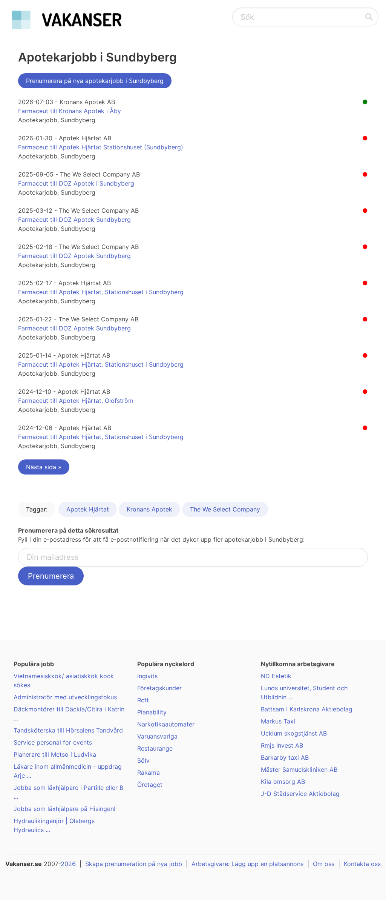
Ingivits (147, 676)
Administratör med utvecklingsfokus (65, 697)
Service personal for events (53, 742)
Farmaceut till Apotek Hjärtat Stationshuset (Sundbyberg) (100, 147)
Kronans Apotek (149, 509)
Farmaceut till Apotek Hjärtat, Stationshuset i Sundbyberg (101, 292)
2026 (68, 864)
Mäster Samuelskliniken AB (299, 769)
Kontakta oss (362, 864)
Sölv (143, 760)
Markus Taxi (278, 721)
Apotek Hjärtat (87, 509)
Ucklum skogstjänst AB (294, 733)
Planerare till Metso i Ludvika (55, 754)
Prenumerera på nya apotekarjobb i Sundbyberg (95, 80)
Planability (152, 712)
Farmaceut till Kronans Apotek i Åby (69, 111)
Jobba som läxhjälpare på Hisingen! (64, 808)
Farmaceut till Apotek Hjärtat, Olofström (75, 400)
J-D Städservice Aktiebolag (300, 793)
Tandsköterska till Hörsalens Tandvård (68, 730)
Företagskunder (159, 688)
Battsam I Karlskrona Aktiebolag (306, 709)
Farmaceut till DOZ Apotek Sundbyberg (74, 219)
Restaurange (155, 748)
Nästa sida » (43, 467)
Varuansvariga (157, 736)
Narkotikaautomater (166, 724)
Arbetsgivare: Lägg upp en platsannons (247, 864)
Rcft (143, 700)
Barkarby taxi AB (285, 757)
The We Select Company (225, 509)
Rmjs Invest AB (282, 745)
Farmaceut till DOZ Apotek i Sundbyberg (76, 183)
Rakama (148, 772)
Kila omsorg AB (283, 781)
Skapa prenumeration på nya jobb (133, 864)
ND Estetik (276, 676)
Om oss (323, 864)
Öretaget (149, 784)
